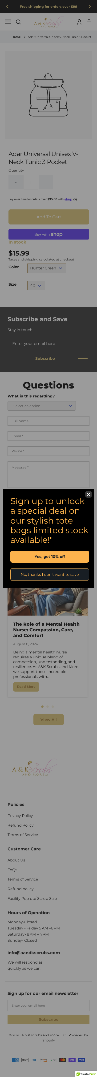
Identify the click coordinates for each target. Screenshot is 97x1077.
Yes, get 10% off (50, 556)
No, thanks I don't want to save (50, 574)
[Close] (88, 494)
